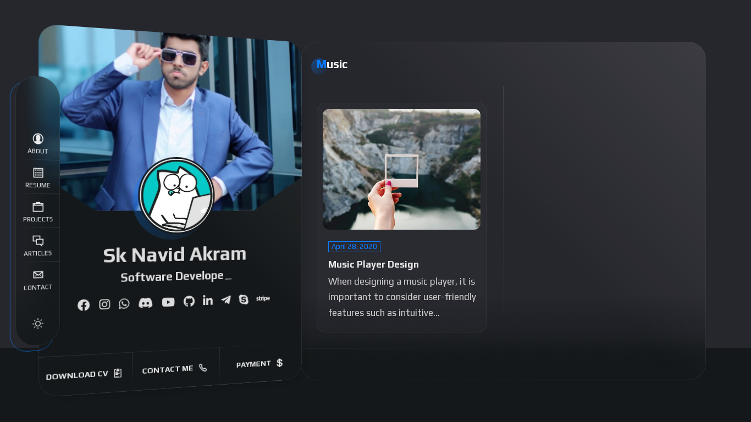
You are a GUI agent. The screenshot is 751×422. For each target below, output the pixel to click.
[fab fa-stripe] (262, 299)
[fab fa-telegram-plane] (225, 301)
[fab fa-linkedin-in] (207, 301)
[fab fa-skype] (243, 300)
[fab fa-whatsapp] (124, 304)
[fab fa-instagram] (104, 305)
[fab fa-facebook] (83, 306)
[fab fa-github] (188, 302)
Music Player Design (373, 264)
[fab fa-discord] (145, 303)
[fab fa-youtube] (167, 303)
